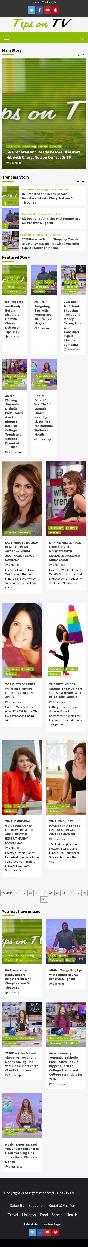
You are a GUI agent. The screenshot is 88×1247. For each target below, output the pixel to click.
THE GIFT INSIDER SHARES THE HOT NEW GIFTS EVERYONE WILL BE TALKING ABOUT (65, 690)
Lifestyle (56, 146)
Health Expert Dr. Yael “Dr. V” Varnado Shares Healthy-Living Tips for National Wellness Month (43, 415)
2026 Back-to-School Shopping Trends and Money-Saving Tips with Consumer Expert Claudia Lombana (50, 220)
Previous (6, 893)
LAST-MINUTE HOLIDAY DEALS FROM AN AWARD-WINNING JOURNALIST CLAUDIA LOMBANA (22, 551)
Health (56, 191)
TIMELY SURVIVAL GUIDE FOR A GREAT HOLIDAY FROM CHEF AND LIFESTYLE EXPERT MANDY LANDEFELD (20, 832)
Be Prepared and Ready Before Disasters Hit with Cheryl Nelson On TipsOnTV (43, 154)
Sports (32, 191)
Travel (43, 146)
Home (35, 2)
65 (44, 893)
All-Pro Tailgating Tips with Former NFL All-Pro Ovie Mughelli (51, 198)
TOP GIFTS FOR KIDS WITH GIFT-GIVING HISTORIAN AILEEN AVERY (20, 690)
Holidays (24, 532)
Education (13, 146)
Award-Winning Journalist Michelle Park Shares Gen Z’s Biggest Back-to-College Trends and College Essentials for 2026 (50, 243)
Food (25, 191)
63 (30, 893)
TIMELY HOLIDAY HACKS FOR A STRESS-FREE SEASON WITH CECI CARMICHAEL (65, 827)
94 (84, 893)
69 (71, 893)
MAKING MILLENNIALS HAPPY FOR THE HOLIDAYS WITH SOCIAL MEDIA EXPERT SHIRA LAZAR (65, 551)
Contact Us (49, 2)
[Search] (81, 38)
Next (44, 899)
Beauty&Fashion (31, 233)
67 (57, 893)
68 (64, 893)
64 (37, 893)
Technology (29, 146)
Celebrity (16, 1205)
